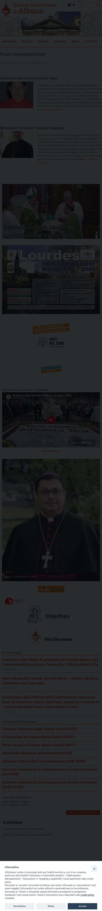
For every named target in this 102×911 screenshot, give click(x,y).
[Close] (94, 869)
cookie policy (87, 895)
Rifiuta (51, 906)
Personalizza (20, 906)
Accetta (82, 906)
